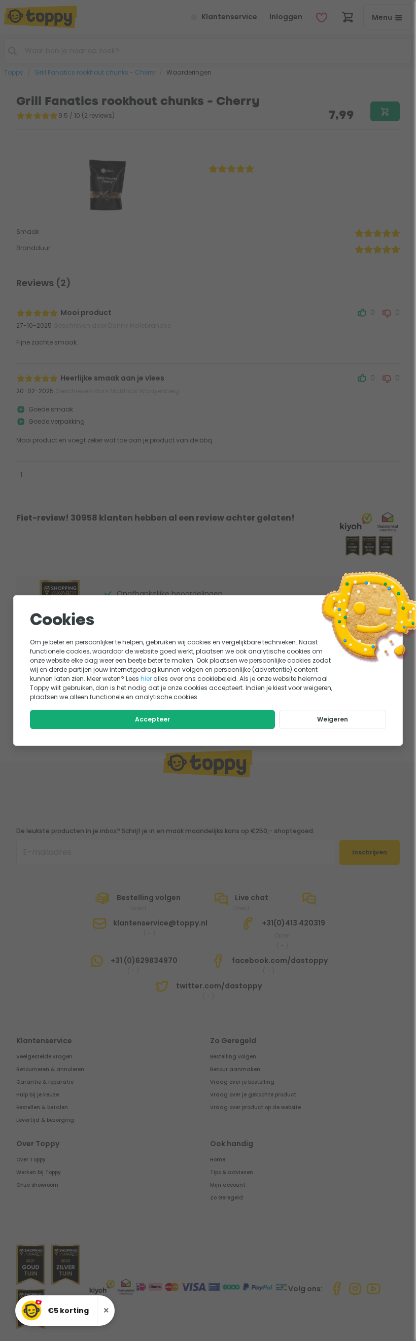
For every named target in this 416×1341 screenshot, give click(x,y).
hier (146, 678)
